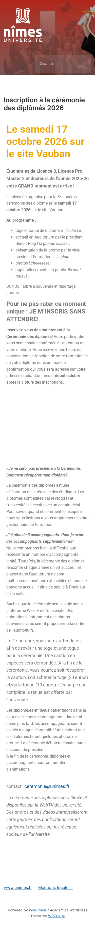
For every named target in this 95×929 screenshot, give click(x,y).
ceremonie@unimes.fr (47, 786)
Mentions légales (55, 887)
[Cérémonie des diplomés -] (23, 24)
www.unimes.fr (18, 887)
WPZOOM (56, 916)
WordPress (38, 910)
